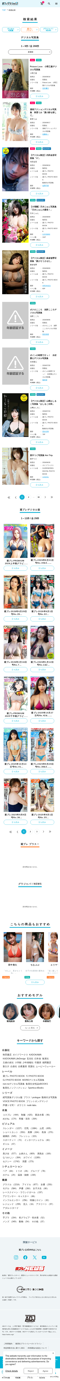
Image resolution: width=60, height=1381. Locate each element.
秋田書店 (7, 1054)
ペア (8, 1171)
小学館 (18, 1062)
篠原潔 (44, 380)
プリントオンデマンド (37, 1101)
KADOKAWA (35, 1054)
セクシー (12, 1161)
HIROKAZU (46, 286)
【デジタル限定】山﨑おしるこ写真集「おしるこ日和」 (43, 402)
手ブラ (10, 1217)
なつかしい (12, 1157)
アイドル (30, 1184)
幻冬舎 (38, 1058)
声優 (25, 1188)
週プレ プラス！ (29, 30)
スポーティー (13, 1140)
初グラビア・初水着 (32, 1217)
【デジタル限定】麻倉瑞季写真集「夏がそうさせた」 (43, 259)
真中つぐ (33, 459)
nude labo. (32, 1105)
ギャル (10, 1144)
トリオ (22, 1171)
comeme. (45, 477)
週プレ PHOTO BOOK (14, 1076)
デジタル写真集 (10, 30)
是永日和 (45, 431)
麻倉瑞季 (33, 265)
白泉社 (13, 1066)
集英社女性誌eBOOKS (37, 1084)
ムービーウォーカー (45, 1066)
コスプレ (11, 1115)
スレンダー (13, 1128)
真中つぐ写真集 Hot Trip (41, 455)
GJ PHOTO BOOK (12, 1080)
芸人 (29, 1204)
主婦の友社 (8, 1062)
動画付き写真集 (49, 1097)
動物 (25, 1221)
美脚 (34, 1132)
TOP (4, 10)
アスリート (45, 1204)
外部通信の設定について (37, 1348)
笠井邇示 (45, 88)
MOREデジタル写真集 (33, 1080)
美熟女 (44, 1153)
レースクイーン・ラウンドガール (23, 1192)
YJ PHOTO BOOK (35, 1076)
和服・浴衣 (28, 1118)
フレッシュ (28, 1136)
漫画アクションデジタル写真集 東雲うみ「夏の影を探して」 (43, 112)
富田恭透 (45, 334)
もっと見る (30, 1028)
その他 (39, 1221)
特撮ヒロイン (40, 1200)
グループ (39, 1171)
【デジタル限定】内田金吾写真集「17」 (43, 156)
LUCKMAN (46, 234)
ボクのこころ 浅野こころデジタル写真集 (43, 311)
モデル (10, 1188)
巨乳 (31, 1128)
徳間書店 (46, 1062)
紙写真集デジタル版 (12, 1097)
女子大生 (41, 1188)
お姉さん (27, 1153)
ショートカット (15, 1132)
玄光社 (30, 1058)
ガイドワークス (20, 1054)
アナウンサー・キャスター (19, 1196)
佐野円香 (45, 185)
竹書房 (38, 1062)
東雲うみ (33, 119)
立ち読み (39, 96)
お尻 (46, 1128)
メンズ (10, 1221)
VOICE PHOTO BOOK (14, 1101)
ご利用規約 (8, 1344)
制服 (27, 1115)
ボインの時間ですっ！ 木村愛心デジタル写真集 (43, 356)
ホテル (10, 1175)
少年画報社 (28, 1062)
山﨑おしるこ (35, 408)
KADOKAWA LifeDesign (14, 1058)
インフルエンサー (16, 1200)
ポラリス (21, 1105)
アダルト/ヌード (11, 1208)
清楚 (28, 1161)
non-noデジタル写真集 (14, 1084)
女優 (47, 1184)
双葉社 (31, 1066)
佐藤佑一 (45, 134)
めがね (10, 1118)
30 (39, 497)
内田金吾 (33, 162)
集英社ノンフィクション (15, 1088)
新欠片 (6, 1066)
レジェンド (12, 1204)
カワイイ (32, 1157)
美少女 (10, 1153)
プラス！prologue (32, 1097)
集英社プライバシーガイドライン (28, 1344)
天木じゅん (34, 213)
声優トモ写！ (9, 1105)
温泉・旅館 (27, 1175)
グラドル (12, 1184)
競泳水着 (43, 1115)
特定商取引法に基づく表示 (14, 1348)
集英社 (45, 1058)
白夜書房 (22, 1066)
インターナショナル (37, 1140)
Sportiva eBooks (36, 1088)
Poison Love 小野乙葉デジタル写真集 (43, 68)
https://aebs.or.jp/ (8, 1334)
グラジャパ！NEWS (48, 30)
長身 (48, 1132)
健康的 (10, 1136)
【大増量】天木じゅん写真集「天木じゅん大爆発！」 (43, 208)
